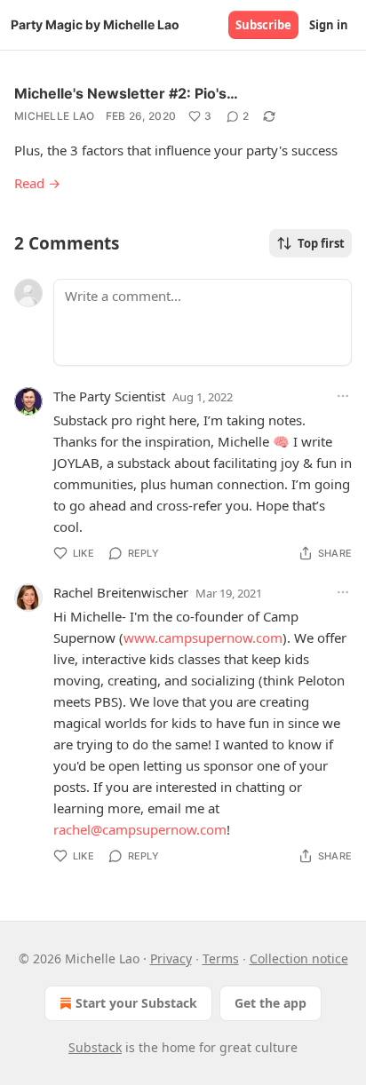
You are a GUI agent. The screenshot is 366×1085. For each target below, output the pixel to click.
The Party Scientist (109, 396)
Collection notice (299, 958)
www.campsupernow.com (202, 637)
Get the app (270, 1002)
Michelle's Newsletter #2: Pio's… (126, 93)
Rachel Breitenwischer (120, 592)
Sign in (328, 25)
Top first (321, 243)
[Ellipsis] (343, 396)
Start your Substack (136, 1002)
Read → (37, 183)
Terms (221, 958)
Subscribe (263, 25)
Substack (95, 1047)
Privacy (171, 958)
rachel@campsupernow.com (140, 829)
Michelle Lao (54, 116)
